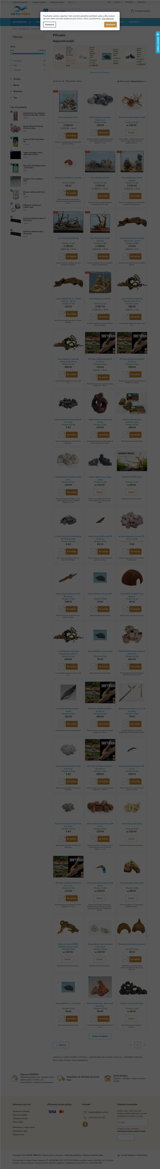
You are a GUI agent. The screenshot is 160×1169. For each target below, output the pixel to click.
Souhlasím (110, 24)
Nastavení (49, 24)
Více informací (108, 18)
